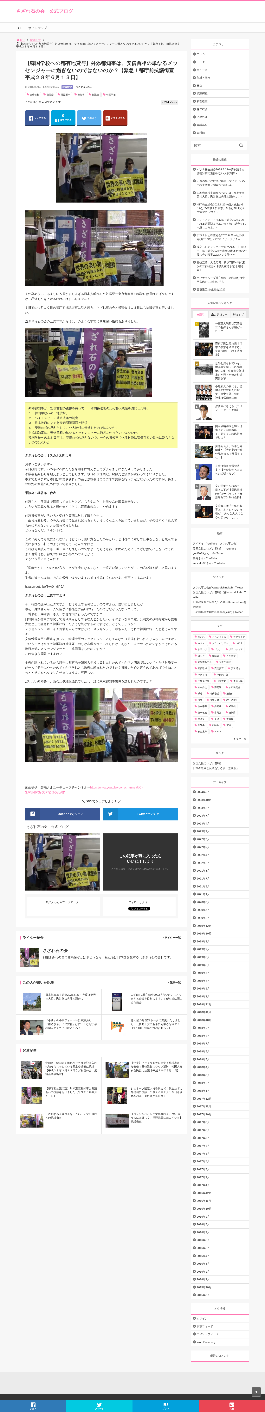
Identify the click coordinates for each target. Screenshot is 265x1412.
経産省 (232, 706)
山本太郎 (221, 681)
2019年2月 (203, 988)
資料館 (201, 132)
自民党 (50, 94)
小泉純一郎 (222, 674)
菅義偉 (229, 719)
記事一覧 (175, 982)
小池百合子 (203, 674)
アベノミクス (219, 637)
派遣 (200, 693)
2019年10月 (204, 933)
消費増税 (214, 693)
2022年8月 (203, 839)
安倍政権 (202, 668)
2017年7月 (203, 1138)
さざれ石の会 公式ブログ (44, 11)
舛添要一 (65, 94)
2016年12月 (204, 1193)
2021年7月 (203, 878)
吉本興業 (231, 655)
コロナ (239, 643)
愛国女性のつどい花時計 (208, 763)
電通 (228, 725)
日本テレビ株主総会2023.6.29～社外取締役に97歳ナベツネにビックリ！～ (220, 237)
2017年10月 (204, 1114)
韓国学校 (111, 94)
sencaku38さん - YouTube (209, 563)
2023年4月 (203, 823)
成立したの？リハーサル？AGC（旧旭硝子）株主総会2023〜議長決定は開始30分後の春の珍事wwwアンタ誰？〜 (222, 250)
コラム (201, 54)
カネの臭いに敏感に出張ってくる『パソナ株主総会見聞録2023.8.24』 (221, 183)
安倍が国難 (225, 662)
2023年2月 (203, 831)
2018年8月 (203, 1035)
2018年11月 (204, 1012)
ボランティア (236, 649)
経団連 (217, 706)
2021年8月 (203, 870)
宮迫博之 (235, 668)
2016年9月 (203, 1216)
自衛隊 (232, 712)
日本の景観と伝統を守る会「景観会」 (216, 768)
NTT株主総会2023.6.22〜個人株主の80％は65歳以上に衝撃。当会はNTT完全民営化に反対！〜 (221, 208)
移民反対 (214, 700)
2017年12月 (204, 1098)
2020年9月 (203, 902)
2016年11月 (204, 1200)
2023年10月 (204, 799)
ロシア (201, 655)
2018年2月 (203, 1082)
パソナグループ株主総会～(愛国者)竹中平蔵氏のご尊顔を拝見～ (221, 279)
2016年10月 (204, 1208)
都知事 (81, 94)
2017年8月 (203, 1130)
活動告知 (202, 117)
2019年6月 (203, 957)
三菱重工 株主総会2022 (211, 289)
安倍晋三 (219, 668)
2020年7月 (203, 909)
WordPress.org (206, 1342)
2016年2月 (203, 1271)
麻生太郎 (202, 731)
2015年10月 (204, 1287)
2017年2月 (203, 1177)
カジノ (201, 643)
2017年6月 (203, 1145)
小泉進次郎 (203, 681)
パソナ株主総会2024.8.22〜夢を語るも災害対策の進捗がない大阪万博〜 (220, 171)
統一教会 (202, 712)
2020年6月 (203, 917)
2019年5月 (203, 965)
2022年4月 (203, 854)
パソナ (217, 649)
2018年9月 (203, 1027)
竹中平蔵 (202, 706)
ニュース (202, 69)
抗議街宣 (35, 40)
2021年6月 (203, 886)
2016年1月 (203, 1279)
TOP (19, 28)
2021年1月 (203, 894)
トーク (201, 62)
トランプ (202, 649)
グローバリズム (220, 643)
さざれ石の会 (83, 86)
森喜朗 (217, 687)
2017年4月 (203, 1161)
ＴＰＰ (217, 731)
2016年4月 (203, 1255)
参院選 (215, 655)
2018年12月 (204, 1004)
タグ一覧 (241, 738)
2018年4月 (203, 1067)
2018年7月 (203, 1043)
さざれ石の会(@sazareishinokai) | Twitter (218, 587)
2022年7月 (203, 847)
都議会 (95, 94)
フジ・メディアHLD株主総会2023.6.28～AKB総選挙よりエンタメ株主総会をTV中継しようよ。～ (221, 223)
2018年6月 (203, 1051)
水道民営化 (234, 687)
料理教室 (202, 101)
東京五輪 (238, 681)
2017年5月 (203, 1153)
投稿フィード (205, 1326)
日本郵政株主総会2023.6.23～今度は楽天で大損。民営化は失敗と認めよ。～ (220, 194)
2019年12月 (204, 925)
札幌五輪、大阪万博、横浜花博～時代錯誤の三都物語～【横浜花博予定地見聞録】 (221, 266)
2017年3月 (203, 1169)
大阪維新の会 (205, 662)
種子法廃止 (232, 700)
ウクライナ (239, 637)
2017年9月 (203, 1122)
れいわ (201, 637)
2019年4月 (203, 972)
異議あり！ (203, 124)
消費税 (229, 693)
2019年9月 (203, 941)
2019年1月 (203, 996)
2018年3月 (203, 1075)
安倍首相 (34, 94)
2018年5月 (203, 1059)
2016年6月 (203, 1240)
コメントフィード (207, 1334)
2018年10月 (204, 1020)
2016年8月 (203, 1224)
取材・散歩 (203, 77)
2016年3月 (203, 1263)
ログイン (202, 1318)
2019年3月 (203, 980)
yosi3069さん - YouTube (208, 553)
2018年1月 (203, 1090)
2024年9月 (203, 792)
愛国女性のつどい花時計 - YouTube (214, 548)
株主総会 (202, 109)
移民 (200, 700)
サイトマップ (37, 28)
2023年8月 (203, 807)
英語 (216, 719)
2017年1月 (203, 1185)
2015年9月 (203, 1295)
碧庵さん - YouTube (205, 558)
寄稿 (199, 85)
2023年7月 (203, 815)
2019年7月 (203, 949)
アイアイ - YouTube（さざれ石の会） (216, 543)
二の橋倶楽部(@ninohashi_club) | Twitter (218, 611)
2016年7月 (203, 1232)
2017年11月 (204, 1106)
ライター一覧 (173, 937)
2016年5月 (203, 1248)
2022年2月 (203, 862)
